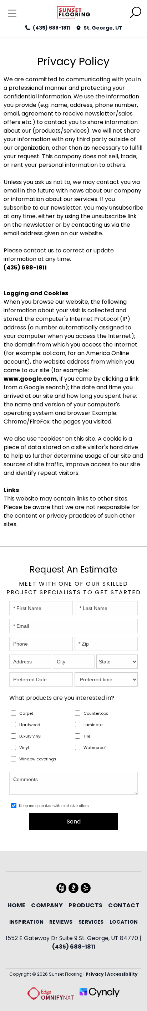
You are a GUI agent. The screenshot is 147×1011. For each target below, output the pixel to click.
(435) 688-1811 (51, 27)
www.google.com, (32, 379)
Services (91, 921)
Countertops (95, 713)
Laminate (92, 725)
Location (124, 921)
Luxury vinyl (30, 736)
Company (47, 905)
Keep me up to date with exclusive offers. (54, 806)
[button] (135, 14)
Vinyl (24, 747)
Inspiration (26, 921)
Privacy (95, 974)
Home (16, 905)
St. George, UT (102, 27)
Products (85, 905)
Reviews (60, 921)
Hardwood (29, 725)
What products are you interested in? (61, 698)
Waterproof (94, 747)
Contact (124, 905)
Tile (86, 736)
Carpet (26, 713)
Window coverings (37, 759)
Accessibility (122, 974)
